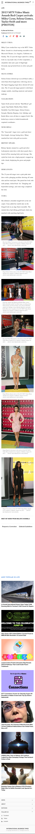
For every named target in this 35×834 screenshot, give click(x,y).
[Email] (20, 36)
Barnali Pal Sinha (8, 30)
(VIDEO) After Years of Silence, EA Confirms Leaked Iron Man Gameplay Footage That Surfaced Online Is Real (17, 757)
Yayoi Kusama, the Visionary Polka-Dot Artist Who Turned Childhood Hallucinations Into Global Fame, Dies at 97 (17, 726)
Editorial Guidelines (25, 526)
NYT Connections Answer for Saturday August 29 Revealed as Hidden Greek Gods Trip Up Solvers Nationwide (16, 695)
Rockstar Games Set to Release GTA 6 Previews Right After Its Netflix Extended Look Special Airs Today (16, 788)
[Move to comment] (24, 36)
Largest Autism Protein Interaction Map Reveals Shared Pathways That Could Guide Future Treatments (16, 664)
